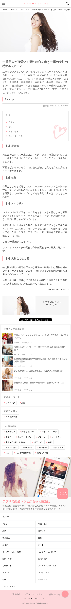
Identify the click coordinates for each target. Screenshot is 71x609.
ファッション (43, 573)
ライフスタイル (8, 586)
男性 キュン (58, 447)
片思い (5, 524)
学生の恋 (6, 538)
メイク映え (13, 132)
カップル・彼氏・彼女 (11, 552)
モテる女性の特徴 (23, 453)
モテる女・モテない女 (47, 552)
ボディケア (42, 579)
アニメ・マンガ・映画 (47, 566)
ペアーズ (37, 442)
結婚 (4, 531)
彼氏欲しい (10, 432)
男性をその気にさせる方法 (17, 442)
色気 (50, 442)
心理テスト (7, 566)
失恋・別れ (42, 524)
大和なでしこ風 (15, 136)
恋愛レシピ (35, 3)
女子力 (8, 437)
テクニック (10, 403)
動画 (4, 579)
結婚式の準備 (42, 453)
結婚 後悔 (43, 447)
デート (41, 545)
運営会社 (16, 594)
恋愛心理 (41, 531)
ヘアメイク (7, 573)
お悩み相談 (42, 559)
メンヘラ (41, 437)
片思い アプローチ (49, 432)
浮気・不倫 (7, 559)
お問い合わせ (54, 594)
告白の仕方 (27, 447)
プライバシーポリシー (34, 594)
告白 (40, 538)
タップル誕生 (11, 447)
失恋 (7, 453)
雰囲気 (12, 122)
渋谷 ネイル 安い (28, 432)
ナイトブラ (56, 437)
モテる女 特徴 (11, 417)
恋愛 (23, 403)
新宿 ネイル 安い (25, 437)
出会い (5, 545)
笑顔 (11, 127)
